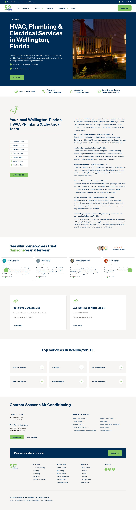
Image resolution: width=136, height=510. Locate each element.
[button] (130, 270)
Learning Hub (61, 480)
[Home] (14, 467)
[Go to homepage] (8, 8)
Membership (61, 474)
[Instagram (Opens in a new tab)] (109, 469)
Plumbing (36, 474)
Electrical (36, 477)
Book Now (124, 8)
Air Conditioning (39, 468)
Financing (60, 471)
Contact (84, 477)
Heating (36, 471)
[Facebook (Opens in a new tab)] (106, 469)
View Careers (32, 437)
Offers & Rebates (63, 477)
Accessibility (85, 483)
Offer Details (17, 326)
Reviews (84, 471)
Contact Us (17, 437)
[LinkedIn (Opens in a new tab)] (113, 469)
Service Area (61, 468)
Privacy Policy (86, 480)
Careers (84, 474)
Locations (15, 19)
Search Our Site (62, 483)
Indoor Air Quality (39, 480)
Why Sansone (85, 468)
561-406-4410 (20, 175)
